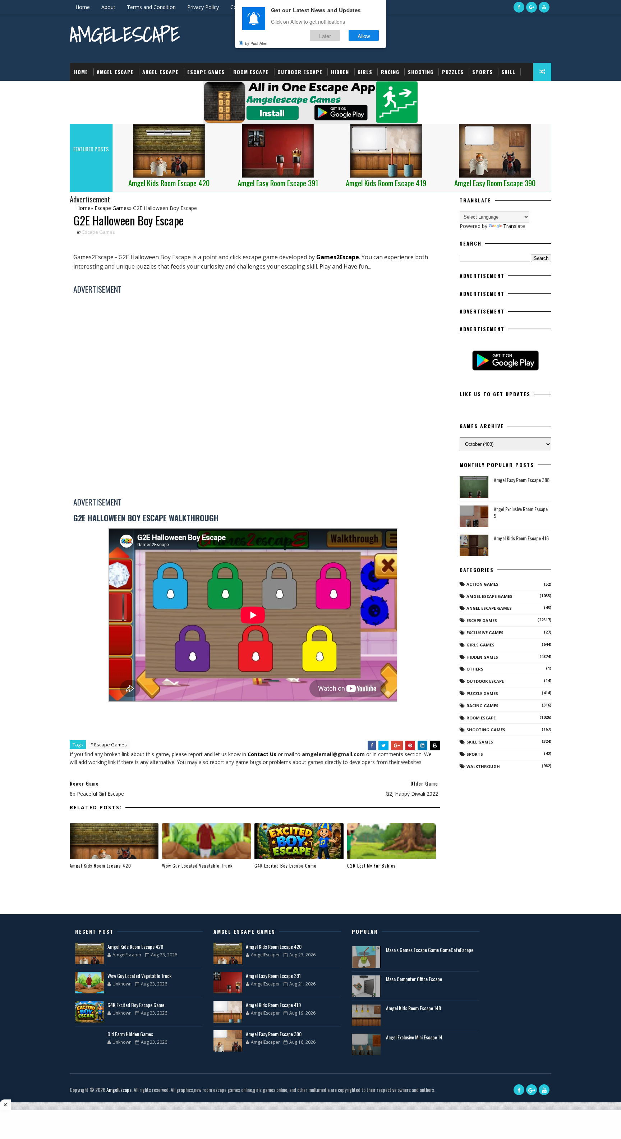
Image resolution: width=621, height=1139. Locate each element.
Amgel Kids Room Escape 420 (100, 866)
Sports (482, 72)
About (108, 7)
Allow (364, 35)
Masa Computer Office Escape (414, 979)
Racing (390, 72)
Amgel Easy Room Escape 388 (521, 480)
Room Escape (251, 72)
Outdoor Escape (299, 72)
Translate (514, 226)
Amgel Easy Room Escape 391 (273, 975)
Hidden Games (482, 657)
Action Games (482, 584)
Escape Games (206, 72)
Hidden (340, 72)
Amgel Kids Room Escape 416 (521, 538)
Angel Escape (160, 72)
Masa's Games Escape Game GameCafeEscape (429, 949)
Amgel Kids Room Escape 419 (273, 1004)
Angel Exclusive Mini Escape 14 (414, 1037)
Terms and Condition (151, 7)
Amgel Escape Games (489, 596)
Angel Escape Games (489, 608)
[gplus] (531, 7)
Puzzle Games (482, 693)
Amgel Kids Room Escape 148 (413, 1008)
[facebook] (519, 7)
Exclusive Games (484, 632)
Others (474, 669)
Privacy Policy (203, 7)
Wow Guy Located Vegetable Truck (197, 866)
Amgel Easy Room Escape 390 (274, 1034)
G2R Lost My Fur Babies (371, 866)
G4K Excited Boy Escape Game (285, 866)
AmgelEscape (125, 34)
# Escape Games (108, 744)
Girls (365, 72)
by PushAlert (256, 43)
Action (83, 89)
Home (82, 7)
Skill (508, 72)
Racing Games (482, 705)
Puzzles (453, 72)
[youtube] (544, 7)
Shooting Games (485, 729)
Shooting (420, 72)
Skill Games (479, 742)
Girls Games (480, 645)
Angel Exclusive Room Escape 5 (521, 512)
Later (325, 35)
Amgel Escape (115, 72)
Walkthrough (483, 766)
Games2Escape (337, 257)
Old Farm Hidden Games (130, 1034)
